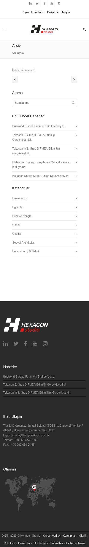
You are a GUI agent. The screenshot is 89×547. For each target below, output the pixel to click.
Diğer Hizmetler (32, 12)
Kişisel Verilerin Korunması (59, 535)
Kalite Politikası (75, 543)
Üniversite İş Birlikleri (25, 251)
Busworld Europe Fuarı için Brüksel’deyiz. (38, 126)
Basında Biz (20, 198)
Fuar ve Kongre (22, 216)
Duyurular (24, 543)
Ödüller (16, 233)
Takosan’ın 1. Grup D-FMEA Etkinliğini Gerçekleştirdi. (36, 392)
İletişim (66, 12)
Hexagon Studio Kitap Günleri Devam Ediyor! (40, 175)
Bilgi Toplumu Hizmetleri (48, 543)
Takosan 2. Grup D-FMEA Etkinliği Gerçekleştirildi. (35, 384)
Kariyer (51, 12)
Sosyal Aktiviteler (23, 242)
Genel (16, 224)
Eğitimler (17, 207)
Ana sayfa (17, 52)
